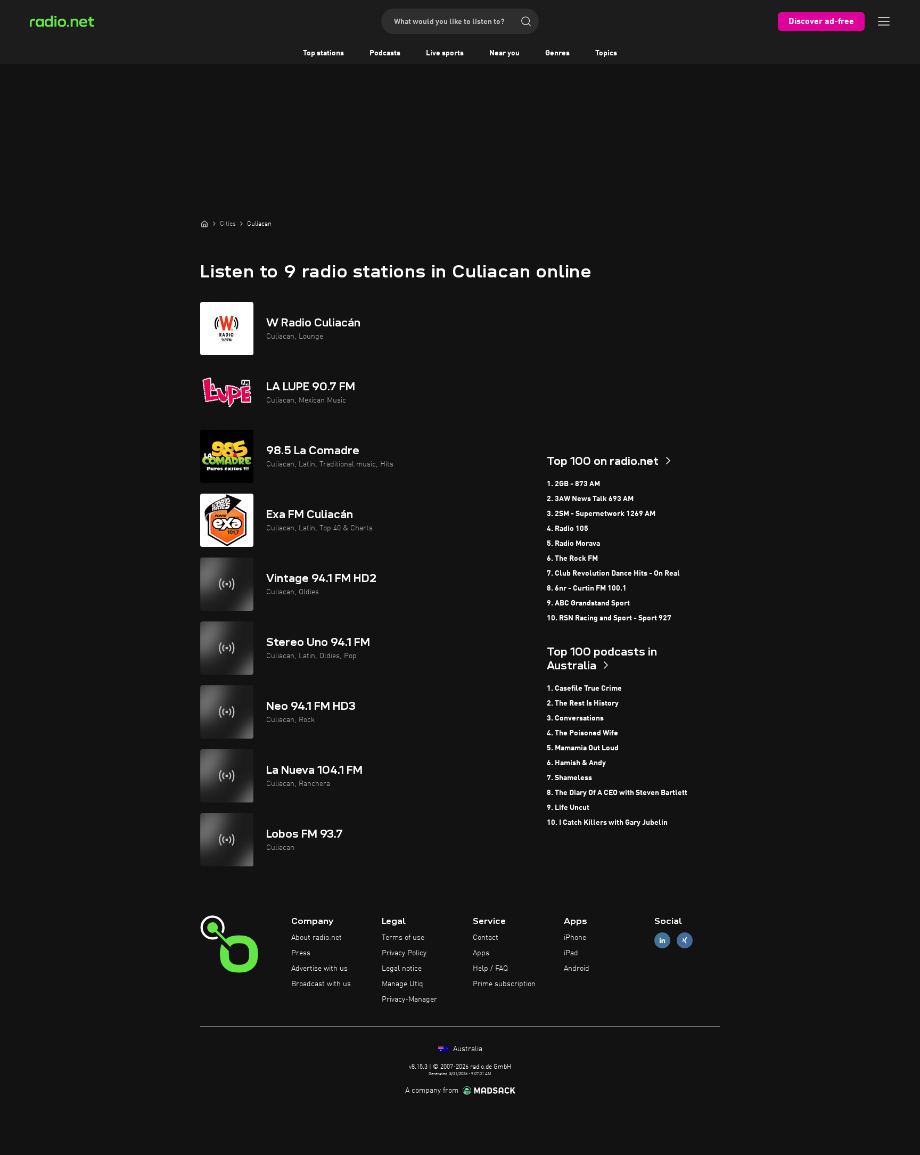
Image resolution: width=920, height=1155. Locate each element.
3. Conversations (575, 718)
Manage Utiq (402, 984)
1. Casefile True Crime (584, 688)
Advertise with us (319, 968)
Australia (466, 1049)
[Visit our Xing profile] (684, 940)
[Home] (204, 223)
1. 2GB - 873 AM (573, 484)
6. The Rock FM (572, 558)
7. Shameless (569, 778)
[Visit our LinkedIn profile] (662, 940)
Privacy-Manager (409, 999)
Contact (485, 937)
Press (300, 953)
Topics (606, 53)
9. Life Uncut (568, 808)
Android (576, 968)
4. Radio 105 (567, 529)
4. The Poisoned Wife (582, 733)
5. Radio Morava (573, 543)
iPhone (575, 937)
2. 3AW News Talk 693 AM (590, 499)
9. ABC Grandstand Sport (588, 603)
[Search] (526, 21)
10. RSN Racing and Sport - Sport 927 (609, 618)
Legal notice (402, 968)
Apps (481, 953)
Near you (504, 53)
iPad (571, 953)
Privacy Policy (404, 953)
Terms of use (403, 937)
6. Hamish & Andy (576, 763)
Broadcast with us (321, 984)
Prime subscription (504, 984)
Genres (557, 53)
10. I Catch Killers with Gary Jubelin (607, 822)
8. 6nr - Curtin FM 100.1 (587, 588)
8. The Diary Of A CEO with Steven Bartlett (617, 793)
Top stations (323, 53)
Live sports (445, 53)
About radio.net (316, 937)
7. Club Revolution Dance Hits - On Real (613, 573)
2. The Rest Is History (583, 703)
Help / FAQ (490, 968)
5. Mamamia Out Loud (583, 748)
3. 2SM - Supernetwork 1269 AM (601, 514)
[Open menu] (883, 21)
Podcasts (384, 53)
